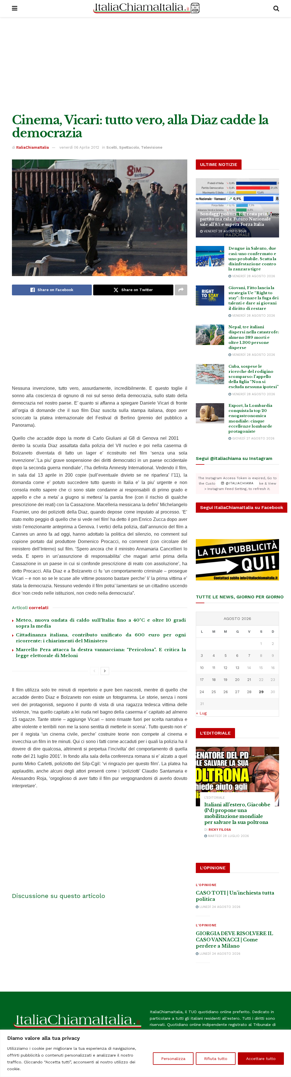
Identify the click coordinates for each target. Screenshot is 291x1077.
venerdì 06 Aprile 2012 (79, 147)
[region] (145, 1053)
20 (237, 680)
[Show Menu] (14, 8)
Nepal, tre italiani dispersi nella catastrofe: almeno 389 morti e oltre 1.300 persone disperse (253, 337)
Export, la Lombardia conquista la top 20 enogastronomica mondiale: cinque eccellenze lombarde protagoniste (250, 418)
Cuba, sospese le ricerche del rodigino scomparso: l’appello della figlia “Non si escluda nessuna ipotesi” (253, 377)
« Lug (201, 713)
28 (249, 692)
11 (213, 668)
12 (225, 668)
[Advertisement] (145, 65)
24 (201, 692)
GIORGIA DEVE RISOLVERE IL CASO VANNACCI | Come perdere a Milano (234, 940)
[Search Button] (276, 8)
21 (249, 680)
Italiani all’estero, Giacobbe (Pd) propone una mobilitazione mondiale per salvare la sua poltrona (237, 813)
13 (237, 668)
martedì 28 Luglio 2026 (228, 836)
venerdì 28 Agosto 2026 (225, 231)
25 (213, 692)
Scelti (111, 147)
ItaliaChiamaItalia (32, 147)
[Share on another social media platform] (181, 290)
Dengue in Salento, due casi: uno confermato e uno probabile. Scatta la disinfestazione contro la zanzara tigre (252, 259)
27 (237, 692)
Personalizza (173, 1058)
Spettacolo (129, 147)
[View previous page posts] (94, 671)
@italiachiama (238, 483)
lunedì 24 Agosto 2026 (219, 907)
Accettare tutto (261, 1058)
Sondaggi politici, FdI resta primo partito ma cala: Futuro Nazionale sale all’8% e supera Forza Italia (236, 219)
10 (202, 668)
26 (225, 692)
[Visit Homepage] (145, 8)
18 (214, 680)
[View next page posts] (105, 671)
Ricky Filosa (220, 830)
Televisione (151, 147)
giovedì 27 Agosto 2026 (253, 438)
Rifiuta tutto (215, 1058)
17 (202, 680)
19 (225, 680)
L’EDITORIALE (214, 797)
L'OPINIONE (206, 885)
